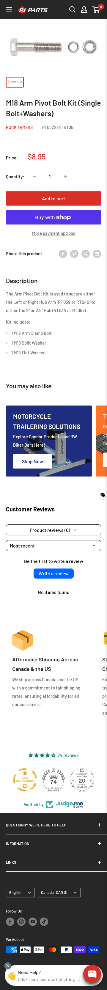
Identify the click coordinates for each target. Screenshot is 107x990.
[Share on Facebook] (63, 253)
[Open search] (72, 9)
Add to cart (53, 198)
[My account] (84, 9)
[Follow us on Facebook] (10, 922)
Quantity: (15, 176)
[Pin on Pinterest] (74, 253)
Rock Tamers (19, 127)
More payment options (53, 233)
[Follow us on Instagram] (21, 922)
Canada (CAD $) (54, 892)
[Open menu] (9, 9)
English (15, 892)
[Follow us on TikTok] (44, 922)
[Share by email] (97, 253)
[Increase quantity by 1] (65, 176)
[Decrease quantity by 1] (34, 176)
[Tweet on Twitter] (85, 253)
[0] (96, 9)
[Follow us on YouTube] (33, 922)
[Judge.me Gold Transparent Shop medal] (25, 780)
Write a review (54, 573)
